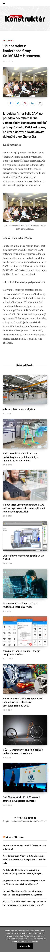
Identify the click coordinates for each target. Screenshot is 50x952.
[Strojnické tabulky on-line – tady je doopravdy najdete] (25, 631)
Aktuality (8, 41)
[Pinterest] (25, 103)
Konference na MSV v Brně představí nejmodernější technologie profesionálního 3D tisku (22, 702)
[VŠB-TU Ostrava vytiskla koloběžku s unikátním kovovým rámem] (25, 730)
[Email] (40, 103)
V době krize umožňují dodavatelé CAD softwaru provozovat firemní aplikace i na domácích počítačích (24, 508)
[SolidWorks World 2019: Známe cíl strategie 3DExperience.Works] (25, 777)
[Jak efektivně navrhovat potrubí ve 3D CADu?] (25, 536)
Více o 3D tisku (14, 837)
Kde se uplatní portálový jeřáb (19, 409)
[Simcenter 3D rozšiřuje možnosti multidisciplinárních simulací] (25, 583)
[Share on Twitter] (18, 103)
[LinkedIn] (32, 103)
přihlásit (43, 821)
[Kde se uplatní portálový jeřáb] (25, 389)
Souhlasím (25, 946)
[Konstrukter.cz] (25, 18)
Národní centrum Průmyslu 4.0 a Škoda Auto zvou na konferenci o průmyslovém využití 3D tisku (24, 859)
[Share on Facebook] (10, 103)
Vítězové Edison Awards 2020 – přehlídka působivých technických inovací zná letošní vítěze (21, 457)
